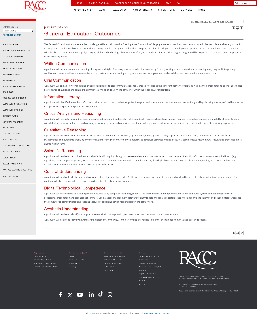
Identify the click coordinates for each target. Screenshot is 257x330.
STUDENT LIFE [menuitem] (166, 10)
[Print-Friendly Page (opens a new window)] (237, 28)
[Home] (35, 6)
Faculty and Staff (12, 164)
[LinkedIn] (91, 294)
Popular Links (40, 253)
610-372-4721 (223, 279)
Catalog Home (10, 44)
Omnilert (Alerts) (77, 260)
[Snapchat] (101, 294)
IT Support (109, 267)
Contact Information (113, 253)
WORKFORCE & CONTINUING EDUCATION (137, 3)
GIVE (168, 3)
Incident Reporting (113, 263)
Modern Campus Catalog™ (158, 313)
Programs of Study (13, 63)
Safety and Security (113, 260)
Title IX (142, 284)
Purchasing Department (45, 263)
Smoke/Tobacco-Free (149, 277)
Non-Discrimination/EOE (150, 267)
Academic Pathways (13, 57)
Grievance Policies (147, 263)
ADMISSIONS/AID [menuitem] (142, 10)
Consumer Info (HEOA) (149, 256)
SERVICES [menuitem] (186, 10)
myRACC (78, 3)
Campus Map (40, 256)
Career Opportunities (43, 260)
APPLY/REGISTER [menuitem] (83, 10)
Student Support (12, 152)
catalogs (93, 313)
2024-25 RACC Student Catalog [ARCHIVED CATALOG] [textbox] (212, 22)
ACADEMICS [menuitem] (120, 10)
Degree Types (10, 116)
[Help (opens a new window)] (241, 28)
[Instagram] (110, 294)
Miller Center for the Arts (45, 267)
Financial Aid (9, 140)
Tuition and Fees (12, 134)
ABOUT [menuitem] (103, 10)
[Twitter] (69, 294)
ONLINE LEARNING (99, 3)
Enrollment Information (16, 51)
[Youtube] (80, 294)
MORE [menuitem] (202, 10)
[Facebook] (60, 294)
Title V (142, 281)
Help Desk (108, 270)
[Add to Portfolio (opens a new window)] (233, 28)
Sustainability (75, 263)
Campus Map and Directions (17, 170)
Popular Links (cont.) (78, 253)
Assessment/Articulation (16, 146)
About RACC (9, 158)
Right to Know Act (147, 274)
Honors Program (12, 69)
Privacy (142, 270)
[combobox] (216, 21)
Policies (142, 253)
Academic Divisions (13, 110)
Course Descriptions (14, 98)
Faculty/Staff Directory (114, 256)
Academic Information (15, 104)
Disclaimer (144, 260)
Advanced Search (12, 34)
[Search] (178, 3)
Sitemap (73, 267)
